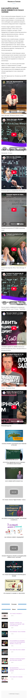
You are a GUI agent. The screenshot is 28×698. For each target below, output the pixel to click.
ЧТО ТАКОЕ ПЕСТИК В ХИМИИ (17, 649)
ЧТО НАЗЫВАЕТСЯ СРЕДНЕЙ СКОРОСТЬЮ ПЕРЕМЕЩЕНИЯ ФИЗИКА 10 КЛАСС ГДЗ (17, 642)
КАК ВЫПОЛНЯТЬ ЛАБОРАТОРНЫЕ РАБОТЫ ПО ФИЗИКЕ (17, 669)
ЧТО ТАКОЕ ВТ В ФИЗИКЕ (16, 677)
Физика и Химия (14, 1)
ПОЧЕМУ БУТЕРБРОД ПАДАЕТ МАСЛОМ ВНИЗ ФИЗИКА (17, 659)
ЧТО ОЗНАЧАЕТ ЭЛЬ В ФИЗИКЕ (17, 631)
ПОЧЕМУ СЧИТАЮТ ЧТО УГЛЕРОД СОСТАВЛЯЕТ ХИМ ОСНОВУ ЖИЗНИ (17, 624)
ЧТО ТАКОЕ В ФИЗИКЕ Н (16, 613)
